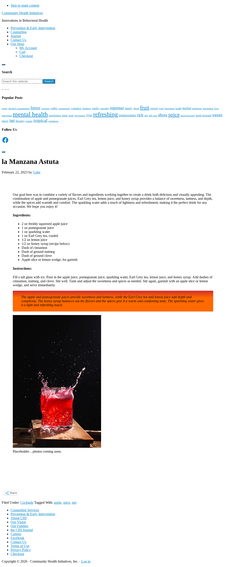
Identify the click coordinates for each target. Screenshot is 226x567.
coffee (54, 108)
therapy (20, 121)
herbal (187, 108)
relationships (127, 115)
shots (162, 114)
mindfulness (55, 115)
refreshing (105, 114)
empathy (104, 108)
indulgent (197, 108)
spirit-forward (188, 115)
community (64, 108)
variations (53, 121)
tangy (5, 121)
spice (174, 114)
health (178, 108)
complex (76, 108)
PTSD (89, 115)
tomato (29, 121)
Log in (85, 561)
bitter (35, 107)
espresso (117, 108)
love (216, 108)
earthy (96, 108)
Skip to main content (25, 5)
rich (140, 115)
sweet (217, 114)
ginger (154, 108)
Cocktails (26, 502)
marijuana (7, 115)
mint (65, 115)
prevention (79, 115)
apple (57, 502)
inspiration (208, 108)
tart (12, 120)
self (146, 115)
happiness (170, 108)
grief (161, 108)
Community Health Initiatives (22, 13)
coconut (45, 108)
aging (5, 108)
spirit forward (203, 115)
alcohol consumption (19, 108)
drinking (86, 108)
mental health (30, 114)
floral (136, 108)
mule (70, 115)
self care (153, 115)
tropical (40, 120)
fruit (144, 107)
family (129, 108)
